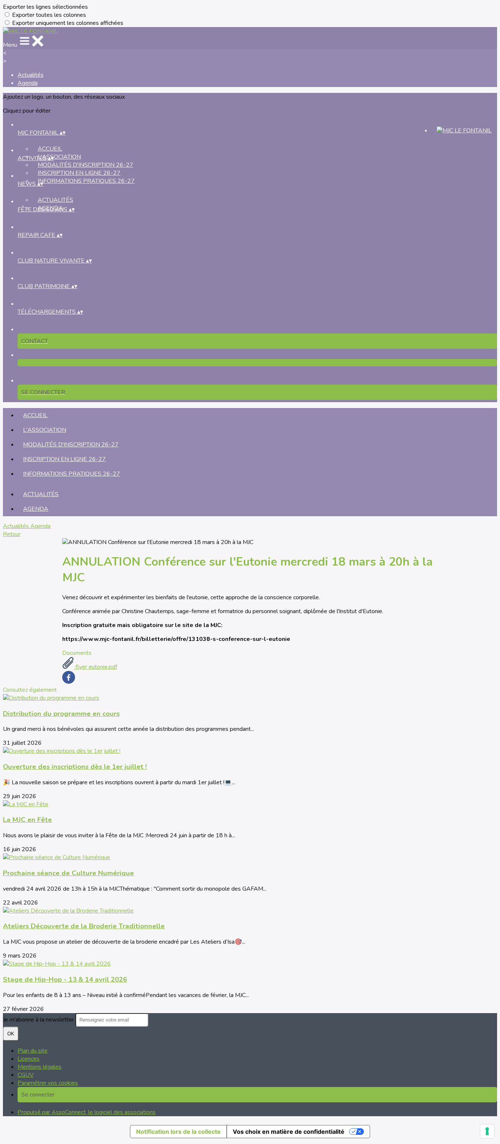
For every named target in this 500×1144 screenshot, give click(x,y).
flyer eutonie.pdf (95, 667)
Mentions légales (39, 1067)
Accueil (50, 149)
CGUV (26, 1075)
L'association (59, 157)
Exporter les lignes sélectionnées (45, 7)
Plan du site (33, 1051)
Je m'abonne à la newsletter (39, 1020)
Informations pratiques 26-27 (86, 181)
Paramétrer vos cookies (48, 1083)
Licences (29, 1059)
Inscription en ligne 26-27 (79, 173)
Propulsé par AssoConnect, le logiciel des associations (87, 1112)
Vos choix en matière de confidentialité (288, 1131)
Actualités (31, 75)
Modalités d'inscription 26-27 (85, 165)
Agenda (28, 83)
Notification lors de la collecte (178, 1131)
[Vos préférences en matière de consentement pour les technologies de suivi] (487, 1131)
